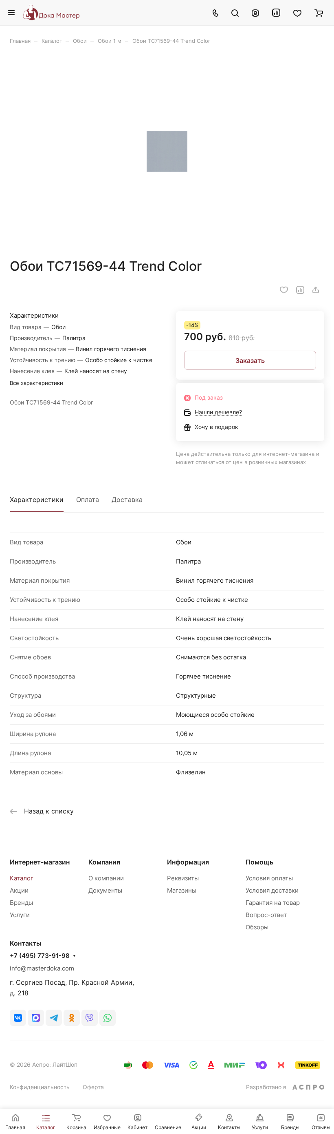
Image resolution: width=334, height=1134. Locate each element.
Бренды (21, 902)
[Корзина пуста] (318, 13)
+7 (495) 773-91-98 (40, 955)
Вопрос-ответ (266, 915)
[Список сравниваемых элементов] (276, 13)
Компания (104, 862)
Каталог (21, 878)
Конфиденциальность (40, 1086)
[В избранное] (284, 290)
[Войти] (255, 13)
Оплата (87, 499)
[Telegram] (54, 1018)
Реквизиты (183, 878)
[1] (167, 151)
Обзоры (257, 927)
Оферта (93, 1086)
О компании (106, 878)
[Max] (36, 1018)
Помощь (259, 862)
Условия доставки (272, 890)
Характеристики (37, 499)
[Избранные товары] (297, 13)
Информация (188, 862)
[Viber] (89, 1018)
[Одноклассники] (72, 1018)
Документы (105, 890)
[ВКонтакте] (18, 1018)
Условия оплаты (269, 878)
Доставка (127, 499)
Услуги (20, 915)
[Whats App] (107, 1018)
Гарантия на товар (273, 902)
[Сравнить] (300, 290)
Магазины (181, 890)
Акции (19, 890)
